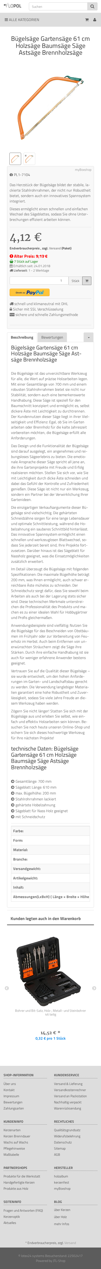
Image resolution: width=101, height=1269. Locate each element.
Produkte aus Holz (16, 1188)
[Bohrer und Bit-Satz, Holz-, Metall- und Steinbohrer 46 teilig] (50, 968)
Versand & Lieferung (68, 1083)
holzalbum (61, 1176)
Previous (6, 988)
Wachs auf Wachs (16, 1142)
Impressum (11, 1095)
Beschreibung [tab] (22, 337)
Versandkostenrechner (70, 1089)
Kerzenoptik (12, 1216)
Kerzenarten (12, 1129)
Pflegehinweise (14, 1148)
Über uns (10, 1083)
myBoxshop (62, 1188)
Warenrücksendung (67, 1108)
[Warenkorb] (87, 20)
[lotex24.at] (13, 5)
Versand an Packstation (70, 1095)
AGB (57, 1154)
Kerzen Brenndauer (17, 1136)
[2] (30, 292)
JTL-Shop (59, 1260)
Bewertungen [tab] (52, 337)
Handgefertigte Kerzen (19, 1182)
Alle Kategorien (23, 19)
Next (94, 988)
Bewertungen (13, 1102)
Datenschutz (63, 1142)
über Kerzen (62, 1209)
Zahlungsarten (14, 1108)
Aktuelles (10, 1222)
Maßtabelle (11, 1154)
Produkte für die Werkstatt (22, 1176)
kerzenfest (61, 1182)
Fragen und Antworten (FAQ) (23, 1210)
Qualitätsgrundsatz (67, 1129)
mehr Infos (61, 1223)
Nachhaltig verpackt (68, 1102)
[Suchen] (92, 6)
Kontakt (9, 1089)
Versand (55, 248)
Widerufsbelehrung (67, 1136)
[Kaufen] (86, 281)
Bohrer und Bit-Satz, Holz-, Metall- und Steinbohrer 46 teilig (50, 1012)
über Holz (60, 1216)
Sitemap (60, 1148)
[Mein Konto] (94, 20)
